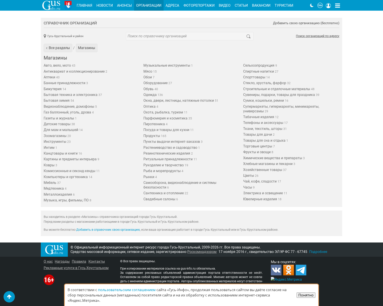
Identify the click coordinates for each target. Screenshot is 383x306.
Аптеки (52, 77)
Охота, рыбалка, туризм (165, 112)
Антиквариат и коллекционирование (75, 71)
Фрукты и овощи (258, 152)
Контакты (96, 261)
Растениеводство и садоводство (171, 147)
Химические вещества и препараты (274, 158)
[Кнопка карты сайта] (337, 5)
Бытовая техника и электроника (73, 95)
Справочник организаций (70, 23)
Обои (148, 77)
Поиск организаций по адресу (317, 36)
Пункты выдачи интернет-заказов (173, 141)
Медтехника (55, 188)
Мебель (52, 183)
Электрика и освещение (265, 193)
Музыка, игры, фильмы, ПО (67, 200)
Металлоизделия (59, 194)
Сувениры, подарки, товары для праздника (281, 95)
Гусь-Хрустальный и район (65, 36)
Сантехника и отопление (165, 193)
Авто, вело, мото (59, 65)
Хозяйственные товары (265, 170)
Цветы (250, 175)
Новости (104, 5)
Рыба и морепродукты (163, 171)
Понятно (306, 295)
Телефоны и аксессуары (265, 123)
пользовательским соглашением (127, 289)
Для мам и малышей (63, 130)
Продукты (154, 136)
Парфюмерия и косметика (167, 118)
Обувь (150, 89)
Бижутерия (55, 89)
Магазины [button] (86, 48)
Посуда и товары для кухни (168, 130)
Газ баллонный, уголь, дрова (69, 112)
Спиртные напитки (260, 71)
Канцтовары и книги (63, 153)
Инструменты (57, 141)
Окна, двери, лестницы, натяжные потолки (180, 100)
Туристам (284, 5)
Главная (84, 5)
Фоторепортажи (199, 5)
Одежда (153, 95)
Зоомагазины (57, 136)
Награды (62, 261)
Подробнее (318, 252)
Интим (50, 147)
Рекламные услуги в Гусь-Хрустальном (76, 268)
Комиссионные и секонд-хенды (72, 171)
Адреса (172, 5)
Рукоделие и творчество (165, 165)
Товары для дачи (259, 134)
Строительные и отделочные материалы (279, 89)
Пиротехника (155, 124)
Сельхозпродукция (260, 65)
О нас (48, 261)
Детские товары (59, 124)
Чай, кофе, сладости (262, 181)
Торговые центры (259, 146)
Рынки (150, 177)
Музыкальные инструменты (168, 65)
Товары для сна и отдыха (265, 140)
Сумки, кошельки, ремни (265, 100)
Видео (225, 5)
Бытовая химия (59, 100)
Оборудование (157, 83)
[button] (58, 48)
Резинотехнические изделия (168, 153)
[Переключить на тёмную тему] (312, 5)
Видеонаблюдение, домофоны (70, 106)
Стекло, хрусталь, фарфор (267, 83)
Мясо (150, 71)
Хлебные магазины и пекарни (269, 164)
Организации (148, 5)
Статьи (241, 5)
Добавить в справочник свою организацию (108, 230)
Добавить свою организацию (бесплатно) (306, 23)
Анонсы (124, 5)
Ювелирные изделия (262, 199)
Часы (249, 187)
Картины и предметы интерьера (71, 159)
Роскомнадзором (202, 252)
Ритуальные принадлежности (170, 159)
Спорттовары (256, 77)
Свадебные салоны (160, 199)
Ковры (50, 165)
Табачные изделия (261, 117)
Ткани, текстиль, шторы (265, 129)
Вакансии (261, 5)
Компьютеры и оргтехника (68, 177)
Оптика (150, 106)
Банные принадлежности (66, 83)
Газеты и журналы (60, 118)
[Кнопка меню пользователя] (328, 5)
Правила (79, 261)
